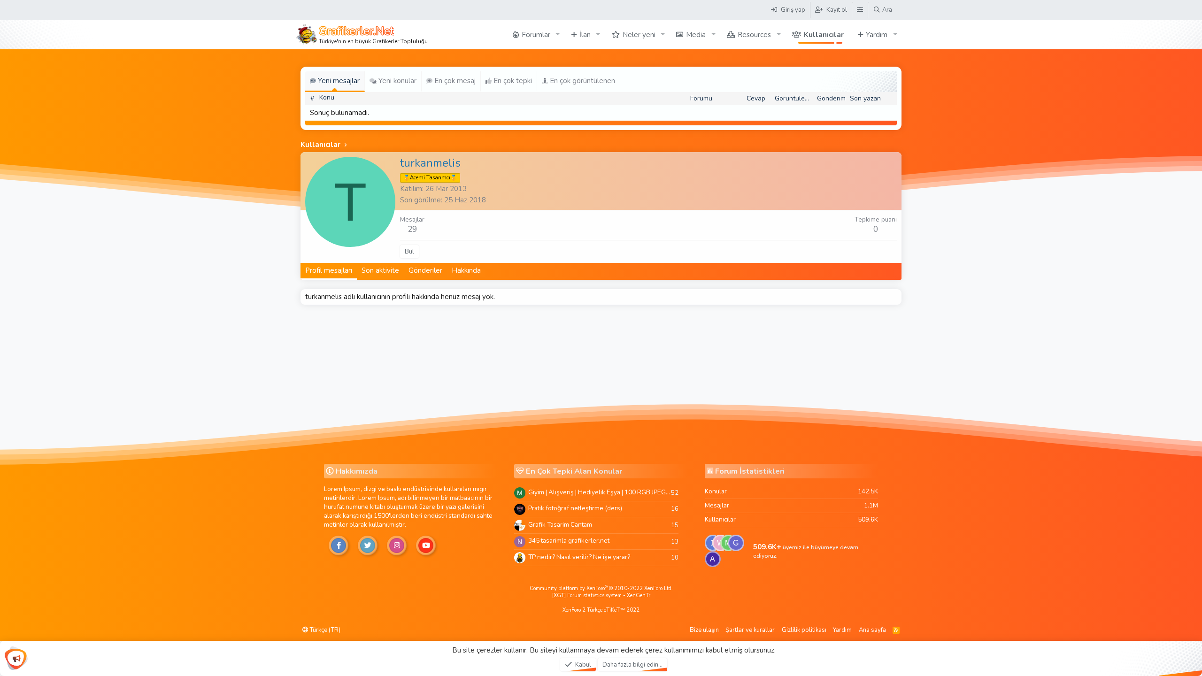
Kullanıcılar (824, 34)
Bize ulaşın (704, 630)
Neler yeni (639, 34)
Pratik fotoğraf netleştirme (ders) (575, 508)
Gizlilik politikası (804, 630)
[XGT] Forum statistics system (601, 595)
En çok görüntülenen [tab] (581, 80)
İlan (585, 34)
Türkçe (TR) (324, 630)
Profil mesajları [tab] (328, 270)
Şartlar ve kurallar (750, 630)
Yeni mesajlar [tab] (338, 80)
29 (412, 229)
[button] (557, 34)
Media (696, 34)
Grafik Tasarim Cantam (560, 524)
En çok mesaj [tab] (454, 80)
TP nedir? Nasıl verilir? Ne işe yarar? (579, 557)
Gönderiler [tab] (425, 270)
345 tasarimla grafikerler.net (568, 540)
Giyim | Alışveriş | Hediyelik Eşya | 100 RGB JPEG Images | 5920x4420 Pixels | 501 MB (599, 492)
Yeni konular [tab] (396, 80)
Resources (754, 34)
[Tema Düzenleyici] (860, 10)
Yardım (876, 34)
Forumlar (536, 34)
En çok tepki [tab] (512, 80)
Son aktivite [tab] (380, 270)
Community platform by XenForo (601, 588)
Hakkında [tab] (466, 270)
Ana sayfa (872, 630)
